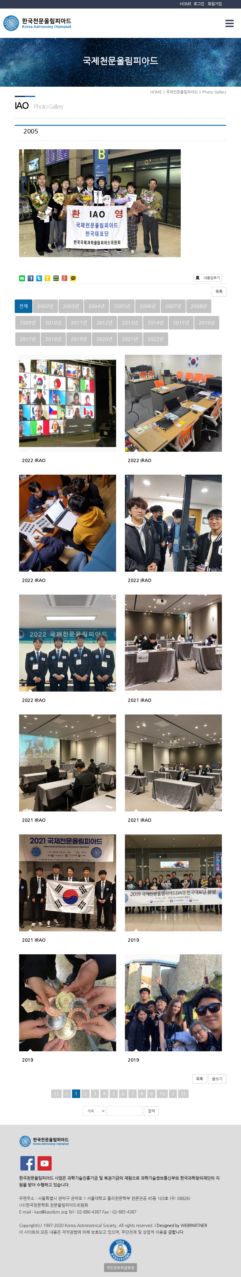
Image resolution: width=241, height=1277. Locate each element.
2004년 (96, 306)
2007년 (173, 306)
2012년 (104, 322)
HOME (185, 3)
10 (162, 1093)
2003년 (71, 306)
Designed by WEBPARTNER (181, 1225)
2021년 (130, 339)
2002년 (45, 306)
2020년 (104, 339)
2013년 (130, 322)
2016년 (207, 322)
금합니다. (176, 1232)
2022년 (156, 339)
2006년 (148, 306)
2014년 (156, 322)
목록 (218, 291)
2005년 (122, 306)
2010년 (53, 322)
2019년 (79, 339)
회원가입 (215, 3)
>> (183, 1093)
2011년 (79, 322)
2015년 (181, 322)
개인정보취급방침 (120, 1268)
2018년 (53, 339)
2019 (133, 939)
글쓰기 (217, 1079)
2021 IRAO (140, 699)
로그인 (199, 3)
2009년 (28, 322)
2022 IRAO (34, 460)
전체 (23, 306)
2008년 (199, 306)
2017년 (28, 339)
